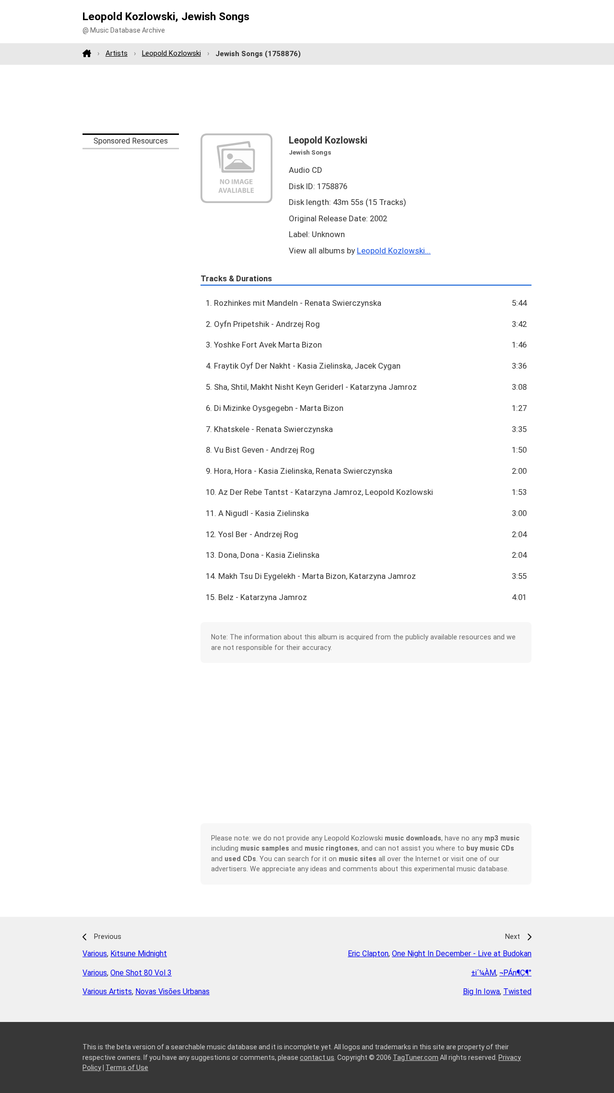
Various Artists (107, 991)
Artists (117, 53)
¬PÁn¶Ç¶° (515, 972)
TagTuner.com (415, 1057)
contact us (317, 1057)
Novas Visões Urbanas (172, 991)
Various (95, 953)
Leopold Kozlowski (171, 53)
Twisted (517, 991)
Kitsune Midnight (138, 953)
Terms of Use (127, 1067)
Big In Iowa (481, 991)
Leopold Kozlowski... (394, 250)
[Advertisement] (307, 98)
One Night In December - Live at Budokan (461, 953)
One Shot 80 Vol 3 (141, 972)
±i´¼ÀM (483, 972)
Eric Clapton (368, 953)
